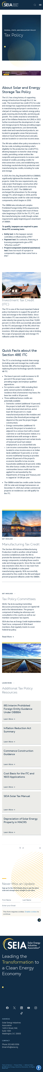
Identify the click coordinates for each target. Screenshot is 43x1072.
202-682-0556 (13, 1044)
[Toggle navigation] (40, 5)
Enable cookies (31, 912)
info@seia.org (12, 1047)
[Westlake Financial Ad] (21, 73)
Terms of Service (7, 1065)
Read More (8, 637)
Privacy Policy (18, 1065)
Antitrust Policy (29, 1065)
